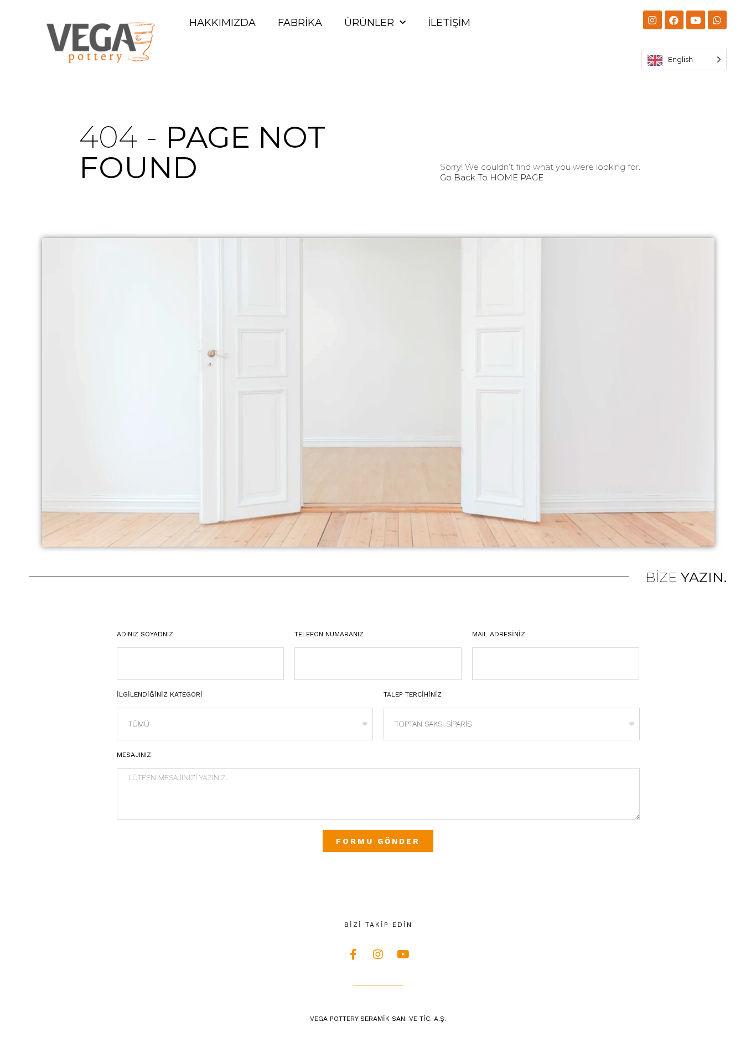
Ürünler (369, 23)
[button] (491, 177)
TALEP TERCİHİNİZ (413, 694)
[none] (684, 59)
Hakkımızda (222, 23)
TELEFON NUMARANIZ (329, 634)
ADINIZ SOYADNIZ (145, 634)
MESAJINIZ (134, 755)
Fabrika (300, 23)
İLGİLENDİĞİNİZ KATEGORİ (160, 694)
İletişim (449, 23)
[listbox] (684, 59)
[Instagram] (652, 20)
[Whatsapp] (717, 20)
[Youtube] (695, 20)
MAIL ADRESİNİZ (498, 634)
